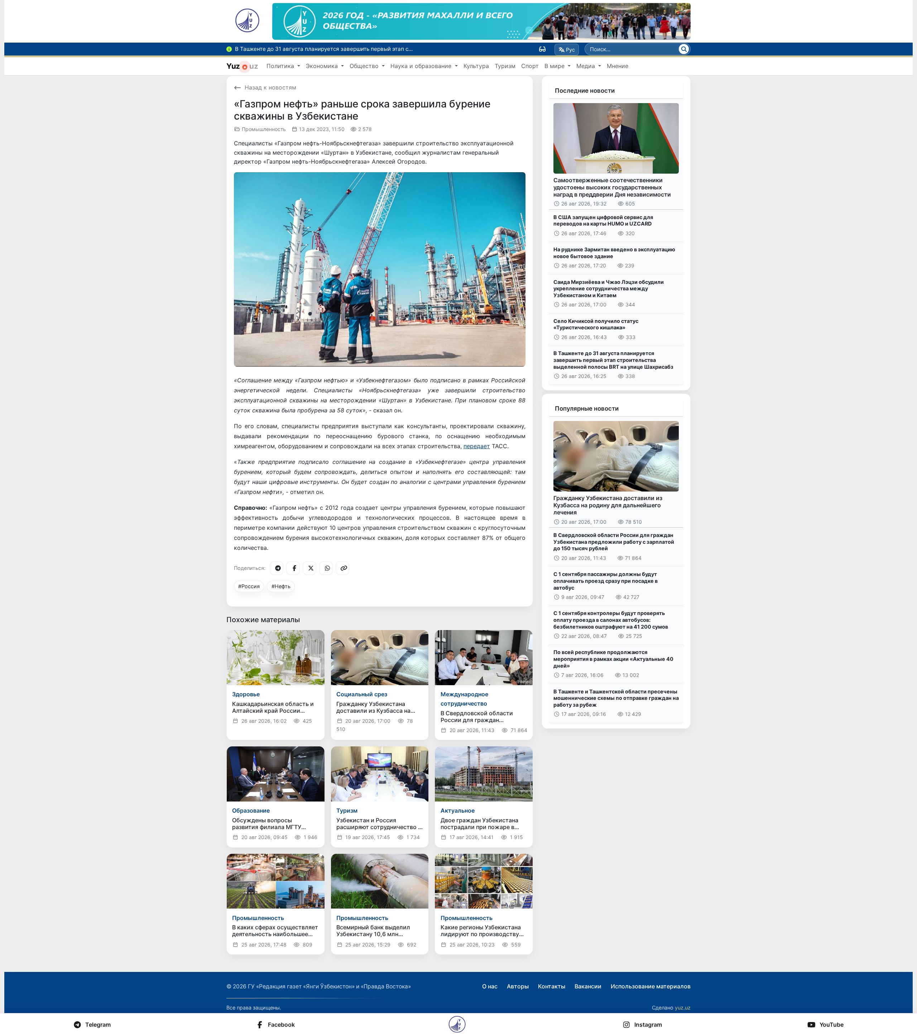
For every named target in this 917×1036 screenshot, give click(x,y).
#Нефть (281, 586)
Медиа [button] (586, 65)
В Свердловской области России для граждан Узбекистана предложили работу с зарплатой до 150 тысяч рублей (613, 541)
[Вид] (542, 49)
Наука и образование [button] (421, 65)
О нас (490, 986)
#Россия (249, 586)
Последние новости (585, 90)
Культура (476, 65)
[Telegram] (276, 568)
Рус (570, 50)
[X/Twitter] (309, 568)
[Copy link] (342, 568)
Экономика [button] (323, 65)
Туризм (505, 65)
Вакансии (588, 986)
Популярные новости (587, 408)
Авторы (518, 986)
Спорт (530, 65)
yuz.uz (683, 1007)
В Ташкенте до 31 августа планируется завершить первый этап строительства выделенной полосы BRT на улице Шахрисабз (613, 359)
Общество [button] (365, 65)
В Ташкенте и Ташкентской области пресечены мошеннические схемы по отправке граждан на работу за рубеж (616, 698)
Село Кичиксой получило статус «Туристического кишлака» (595, 324)
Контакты (551, 986)
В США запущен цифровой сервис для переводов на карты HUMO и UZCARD (603, 220)
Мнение (617, 65)
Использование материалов (651, 986)
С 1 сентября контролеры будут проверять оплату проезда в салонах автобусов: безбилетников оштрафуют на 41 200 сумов (610, 619)
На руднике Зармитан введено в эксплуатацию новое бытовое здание (614, 252)
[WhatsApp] (326, 568)
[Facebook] (293, 568)
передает (477, 446)
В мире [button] (555, 65)
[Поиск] (684, 49)
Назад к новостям (270, 87)
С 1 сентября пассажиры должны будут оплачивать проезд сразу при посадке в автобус (605, 580)
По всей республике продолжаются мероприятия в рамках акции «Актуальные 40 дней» (613, 658)
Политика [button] (281, 65)
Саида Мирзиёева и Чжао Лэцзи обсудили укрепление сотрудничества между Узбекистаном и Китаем (608, 288)
